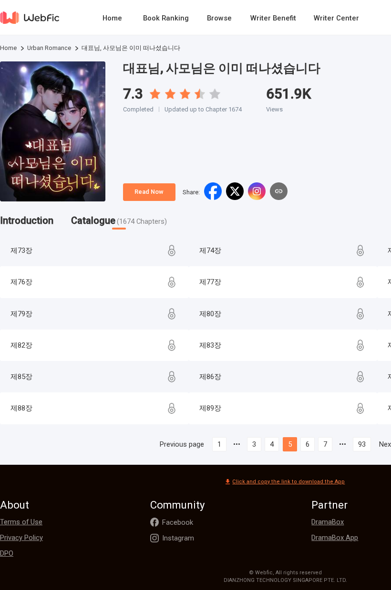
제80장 (210, 314)
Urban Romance (49, 47)
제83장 (210, 345)
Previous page (182, 444)
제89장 (210, 408)
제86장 (210, 376)
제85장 (21, 376)
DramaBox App (334, 537)
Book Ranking (166, 18)
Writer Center (336, 18)
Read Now (149, 191)
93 (362, 444)
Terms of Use (21, 522)
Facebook (177, 522)
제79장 (21, 314)
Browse (219, 18)
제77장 (210, 282)
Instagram (178, 538)
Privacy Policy (21, 537)
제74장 (210, 250)
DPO (6, 553)
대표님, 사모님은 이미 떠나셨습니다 (221, 68)
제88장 (21, 408)
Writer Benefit (273, 18)
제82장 (21, 345)
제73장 (21, 250)
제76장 (21, 282)
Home (112, 18)
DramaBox (327, 522)
